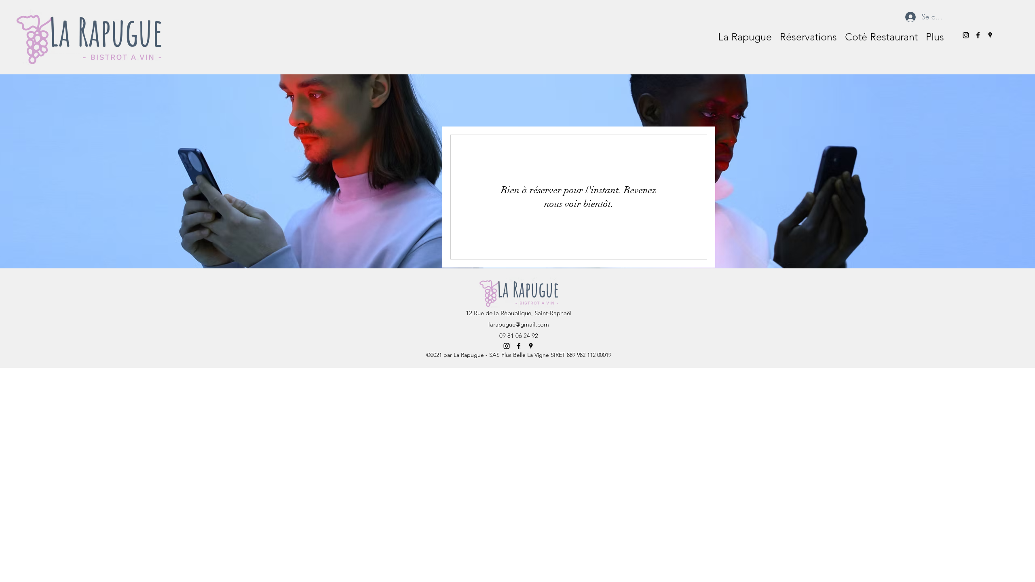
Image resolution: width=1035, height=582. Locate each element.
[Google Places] (990, 35)
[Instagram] (966, 35)
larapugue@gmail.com (518, 324)
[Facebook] (978, 35)
